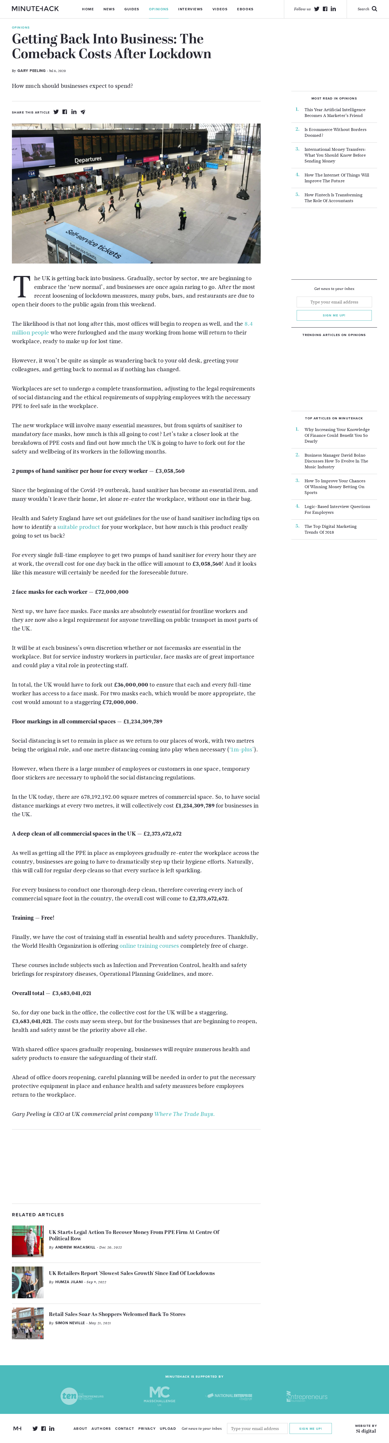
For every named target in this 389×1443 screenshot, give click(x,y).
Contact (124, 1429)
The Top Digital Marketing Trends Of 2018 (331, 529)
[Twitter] (56, 112)
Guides (131, 9)
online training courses (150, 946)
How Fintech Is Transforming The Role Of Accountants (334, 198)
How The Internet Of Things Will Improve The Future (337, 178)
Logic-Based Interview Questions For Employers (337, 509)
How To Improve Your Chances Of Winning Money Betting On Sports (335, 487)
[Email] (83, 112)
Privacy (147, 1429)
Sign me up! (334, 315)
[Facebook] (65, 112)
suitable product (78, 527)
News (109, 9)
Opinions (159, 9)
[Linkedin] (74, 112)
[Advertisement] (136, 1166)
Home (88, 9)
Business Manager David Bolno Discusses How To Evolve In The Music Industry (336, 461)
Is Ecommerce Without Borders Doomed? (336, 132)
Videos (220, 9)
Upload (168, 1429)
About (81, 1429)
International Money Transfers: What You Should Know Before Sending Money (335, 155)
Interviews (190, 9)
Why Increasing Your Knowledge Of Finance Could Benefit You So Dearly (337, 435)
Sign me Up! (310, 1428)
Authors (101, 1429)
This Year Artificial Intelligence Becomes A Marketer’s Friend (335, 113)
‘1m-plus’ (241, 750)
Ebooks (245, 9)
